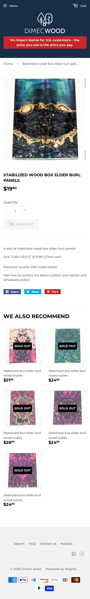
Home (8, 64)
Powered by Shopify (61, 569)
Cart (83, 6)
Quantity (10, 202)
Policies (66, 543)
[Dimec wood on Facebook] (74, 554)
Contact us (48, 543)
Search (19, 543)
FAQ (32, 543)
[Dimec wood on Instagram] (82, 554)
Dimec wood (31, 569)
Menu (13, 6)
